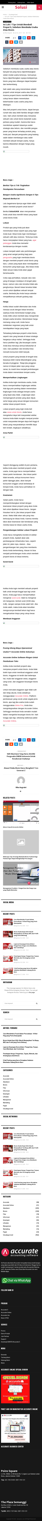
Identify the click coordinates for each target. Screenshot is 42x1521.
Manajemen (7, 1100)
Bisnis (5, 1085)
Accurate (6, 1076)
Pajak (5, 1106)
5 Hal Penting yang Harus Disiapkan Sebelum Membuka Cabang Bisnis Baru (25, 970)
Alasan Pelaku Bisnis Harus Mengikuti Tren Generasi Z (21, 769)
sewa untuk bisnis (14, 412)
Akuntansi (6, 1082)
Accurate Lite (5, 1315)
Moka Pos (19, 705)
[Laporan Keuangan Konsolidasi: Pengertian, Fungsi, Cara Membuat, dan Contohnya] (8, 946)
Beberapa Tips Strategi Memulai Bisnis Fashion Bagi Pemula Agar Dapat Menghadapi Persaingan (20, 858)
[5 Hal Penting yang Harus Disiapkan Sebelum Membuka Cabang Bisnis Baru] (8, 970)
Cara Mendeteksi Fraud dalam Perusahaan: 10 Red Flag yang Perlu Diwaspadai (25, 921)
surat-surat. (16, 598)
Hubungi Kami (21, 2)
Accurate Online (21, 696)
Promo (3, 1331)
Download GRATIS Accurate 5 (10, 1342)
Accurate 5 (4, 1310)
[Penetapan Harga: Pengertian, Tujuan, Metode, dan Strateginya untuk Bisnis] (8, 958)
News (3, 1363)
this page (32, 992)
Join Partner (5, 1336)
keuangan (6, 1094)
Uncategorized (7, 21)
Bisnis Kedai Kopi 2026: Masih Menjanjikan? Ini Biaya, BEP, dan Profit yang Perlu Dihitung (26, 934)
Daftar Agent (30, 2)
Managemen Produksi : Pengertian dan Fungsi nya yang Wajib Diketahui (19, 889)
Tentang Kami (12, 2)
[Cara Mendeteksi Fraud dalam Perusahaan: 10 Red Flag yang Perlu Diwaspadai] (8, 922)
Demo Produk (5, 1333)
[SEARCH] (37, 1003)
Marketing (6, 1103)
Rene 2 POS (5, 1318)
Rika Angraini (8, 33)
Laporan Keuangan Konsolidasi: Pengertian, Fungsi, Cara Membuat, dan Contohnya (25, 946)
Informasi (6, 1091)
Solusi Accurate (21, 10)
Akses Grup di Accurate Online (13, 827)
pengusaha (7, 257)
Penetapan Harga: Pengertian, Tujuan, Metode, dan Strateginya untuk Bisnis (26, 958)
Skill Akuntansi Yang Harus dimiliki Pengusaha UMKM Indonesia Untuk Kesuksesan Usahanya (21, 756)
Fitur (4, 1088)
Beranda (4, 1355)
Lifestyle (6, 1097)
